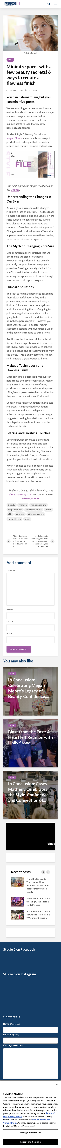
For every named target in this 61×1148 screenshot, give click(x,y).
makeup (23, 504)
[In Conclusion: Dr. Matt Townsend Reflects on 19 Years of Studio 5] (17, 914)
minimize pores (34, 509)
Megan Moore (14, 138)
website (15, 189)
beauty (11, 504)
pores (48, 509)
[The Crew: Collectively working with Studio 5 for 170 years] (17, 901)
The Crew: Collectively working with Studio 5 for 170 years (38, 901)
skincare (20, 514)
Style (10, 60)
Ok (57, 1084)
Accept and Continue (30, 1142)
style (27, 519)
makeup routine (38, 504)
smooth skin (14, 519)
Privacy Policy (15, 1116)
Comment (11, 571)
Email (10, 622)
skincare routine (36, 514)
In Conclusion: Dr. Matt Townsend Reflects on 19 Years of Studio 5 (38, 914)
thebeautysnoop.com (20, 494)
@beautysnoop (30, 498)
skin (10, 514)
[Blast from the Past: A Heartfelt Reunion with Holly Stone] (30, 742)
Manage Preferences (30, 1132)
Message (13, 1045)
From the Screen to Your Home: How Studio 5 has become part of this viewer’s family (37, 885)
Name (10, 610)
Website (10, 634)
